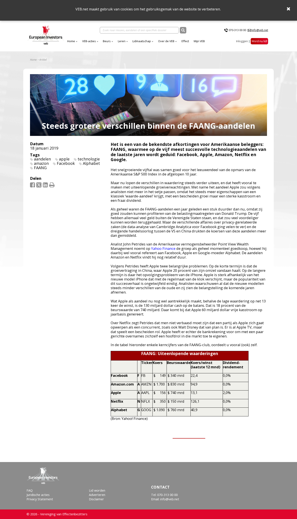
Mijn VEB (199, 41)
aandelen (42, 159)
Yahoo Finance (163, 248)
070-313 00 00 (237, 30)
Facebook (66, 163)
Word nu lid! (259, 41)
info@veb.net (260, 30)
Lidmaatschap (141, 41)
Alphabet (91, 163)
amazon (41, 163)
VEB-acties (89, 41)
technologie (89, 159)
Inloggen (242, 41)
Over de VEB (166, 41)
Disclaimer (96, 499)
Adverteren (97, 495)
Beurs (107, 41)
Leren (121, 41)
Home (71, 41)
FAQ (30, 490)
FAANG (40, 167)
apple (64, 159)
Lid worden (97, 490)
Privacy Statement (40, 499)
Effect (185, 41)
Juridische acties (38, 495)
